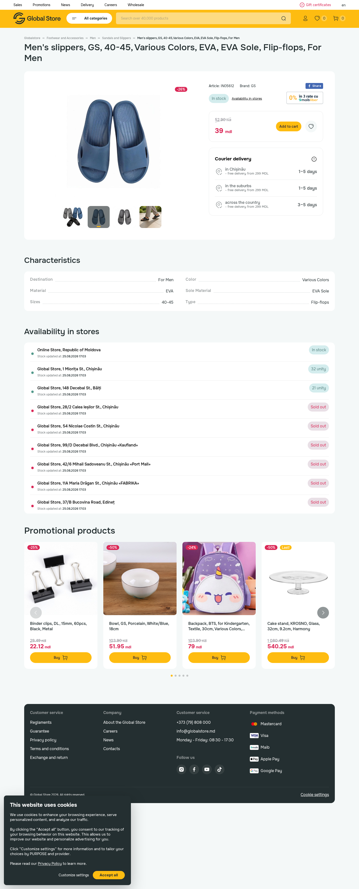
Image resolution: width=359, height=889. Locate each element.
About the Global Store (124, 722)
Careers (111, 5)
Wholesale (136, 5)
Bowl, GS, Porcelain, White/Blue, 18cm (139, 626)
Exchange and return (49, 757)
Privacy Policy (50, 863)
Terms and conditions (49, 748)
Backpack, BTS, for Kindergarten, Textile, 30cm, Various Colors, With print (219, 626)
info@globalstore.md (196, 731)
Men (93, 38)
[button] (185, 144)
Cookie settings (315, 794)
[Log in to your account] (305, 18)
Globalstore (32, 38)
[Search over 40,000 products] (283, 18)
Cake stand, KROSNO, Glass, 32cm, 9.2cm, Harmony (293, 626)
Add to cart (288, 126)
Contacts (111, 748)
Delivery (87, 5)
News (65, 5)
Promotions (41, 5)
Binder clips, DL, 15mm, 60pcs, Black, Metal (58, 626)
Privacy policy (43, 740)
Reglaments (41, 722)
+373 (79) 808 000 (194, 722)
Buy (57, 657)
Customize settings (74, 875)
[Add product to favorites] (89, 551)
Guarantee (39, 731)
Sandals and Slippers (116, 38)
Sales (17, 5)
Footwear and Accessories (65, 38)
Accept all (109, 875)
